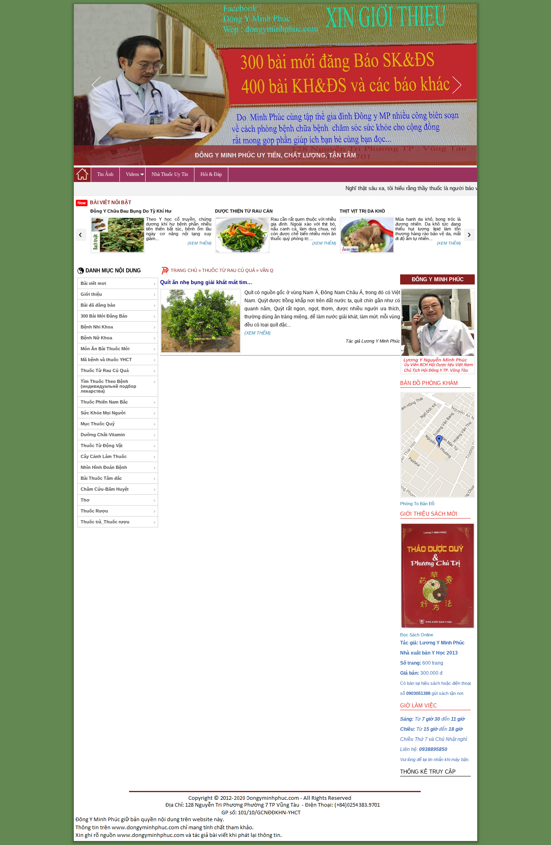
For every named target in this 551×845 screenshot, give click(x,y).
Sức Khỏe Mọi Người (103, 412)
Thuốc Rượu (94, 510)
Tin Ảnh (105, 174)
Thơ (85, 500)
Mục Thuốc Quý (98, 423)
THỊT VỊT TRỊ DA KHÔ (362, 211)
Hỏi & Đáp (211, 174)
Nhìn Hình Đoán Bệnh (104, 467)
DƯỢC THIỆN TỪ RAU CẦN (244, 211)
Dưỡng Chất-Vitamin (103, 434)
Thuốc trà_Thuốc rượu (105, 521)
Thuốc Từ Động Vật (102, 445)
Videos (132, 174)
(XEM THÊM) (199, 243)
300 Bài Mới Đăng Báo (104, 316)
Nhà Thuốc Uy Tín (170, 174)
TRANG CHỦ (184, 270)
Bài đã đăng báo (98, 305)
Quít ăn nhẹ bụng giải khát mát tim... (206, 282)
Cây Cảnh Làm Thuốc (104, 456)
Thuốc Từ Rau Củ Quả (105, 370)
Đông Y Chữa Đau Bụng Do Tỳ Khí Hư (130, 211)
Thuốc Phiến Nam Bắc (104, 401)
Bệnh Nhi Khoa (97, 326)
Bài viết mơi (93, 283)
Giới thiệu (91, 294)
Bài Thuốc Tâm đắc (101, 478)
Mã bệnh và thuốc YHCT (106, 359)
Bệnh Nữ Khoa (96, 337)
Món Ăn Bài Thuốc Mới (105, 348)
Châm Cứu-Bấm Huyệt (105, 489)
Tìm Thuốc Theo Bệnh (108, 386)
